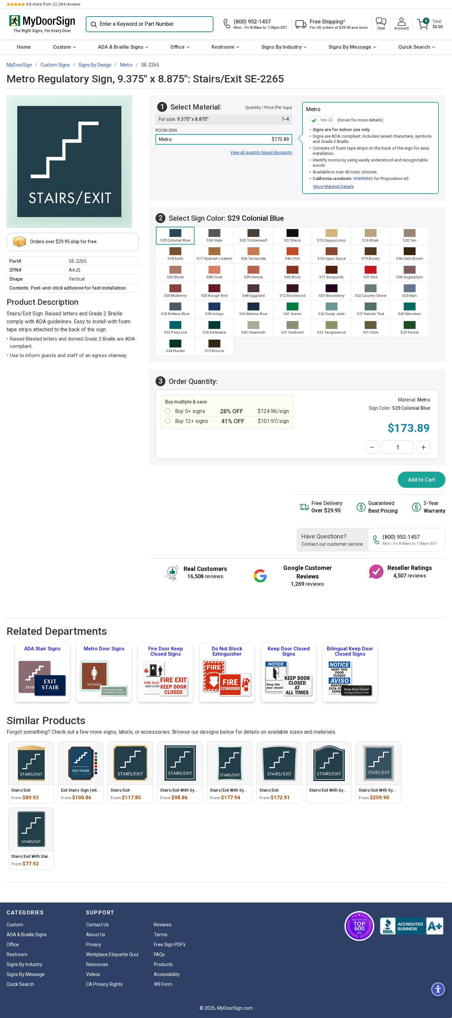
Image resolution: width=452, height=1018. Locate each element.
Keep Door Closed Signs (289, 651)
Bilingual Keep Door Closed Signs (350, 651)
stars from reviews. (53, 4)
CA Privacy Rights (104, 984)
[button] (381, 24)
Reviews (162, 924)
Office (177, 47)
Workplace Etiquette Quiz (112, 954)
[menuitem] (24, 47)
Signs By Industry (281, 47)
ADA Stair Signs (42, 649)
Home (24, 47)
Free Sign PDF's (170, 944)
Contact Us (97, 924)
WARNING (363, 178)
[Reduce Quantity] (372, 447)
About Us (95, 934)
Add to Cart (421, 480)
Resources (97, 964)
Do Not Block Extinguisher (227, 651)
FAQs (159, 954)
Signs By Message (350, 47)
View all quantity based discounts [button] (261, 152)
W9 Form (163, 984)
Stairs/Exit (20, 790)
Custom (62, 47)
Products (163, 964)
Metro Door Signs (104, 649)
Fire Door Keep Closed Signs (165, 651)
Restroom (222, 47)
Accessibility (167, 974)
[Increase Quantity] (423, 447)
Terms (160, 934)
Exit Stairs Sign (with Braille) (87, 790)
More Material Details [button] (333, 186)
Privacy (93, 944)
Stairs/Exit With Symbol (182, 790)
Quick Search (414, 47)
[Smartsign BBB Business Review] (411, 926)
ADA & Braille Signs (120, 47)
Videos (93, 974)
